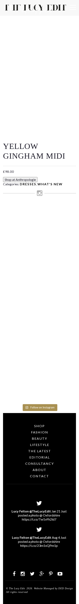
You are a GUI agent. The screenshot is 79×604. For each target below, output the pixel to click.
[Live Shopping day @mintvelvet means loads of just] (39, 221)
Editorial (39, 457)
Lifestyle (39, 445)
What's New (50, 184)
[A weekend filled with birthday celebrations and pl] (39, 377)
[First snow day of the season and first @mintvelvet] (39, 237)
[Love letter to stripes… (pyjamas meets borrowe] (39, 252)
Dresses (28, 184)
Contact (39, 476)
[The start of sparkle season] (39, 208)
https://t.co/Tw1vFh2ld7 (39, 519)
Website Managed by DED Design (53, 588)
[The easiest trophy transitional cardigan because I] (39, 287)
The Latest (39, 451)
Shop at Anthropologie (20, 179)
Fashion (39, 432)
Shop (39, 426)
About (39, 470)
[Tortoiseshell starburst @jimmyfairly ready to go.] (39, 316)
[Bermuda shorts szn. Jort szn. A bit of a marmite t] (39, 337)
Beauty (39, 438)
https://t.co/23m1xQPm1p (39, 545)
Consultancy (39, 463)
